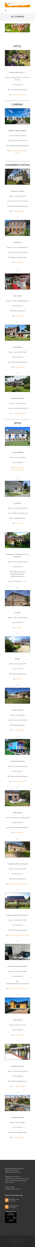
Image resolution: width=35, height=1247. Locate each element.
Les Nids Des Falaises (19, 1086)
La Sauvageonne (19, 367)
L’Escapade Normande (19, 1137)
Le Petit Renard (19, 1035)
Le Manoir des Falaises (19, 211)
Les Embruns (19, 523)
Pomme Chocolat (24, 935)
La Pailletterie (19, 262)
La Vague (19, 679)
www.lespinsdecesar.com (19, 94)
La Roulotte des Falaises (19, 781)
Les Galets (19, 627)
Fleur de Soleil (19, 316)
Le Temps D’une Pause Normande (19, 988)
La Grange (12, 884)
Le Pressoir (25, 884)
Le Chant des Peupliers (19, 413)
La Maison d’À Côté (19, 730)
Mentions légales (17, 1242)
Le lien (24, 581)
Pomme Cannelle (13, 935)
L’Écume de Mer (19, 832)
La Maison (18, 884)
